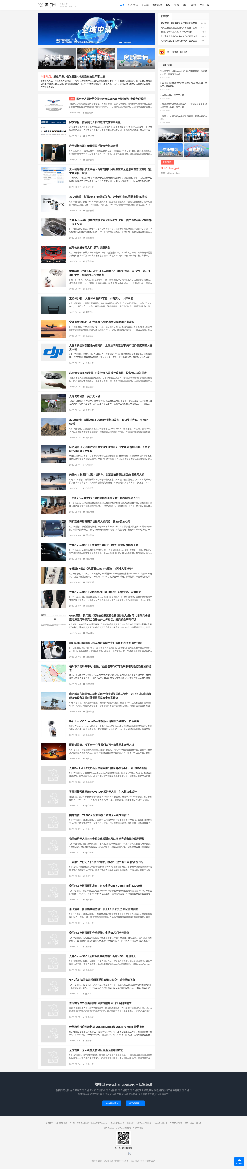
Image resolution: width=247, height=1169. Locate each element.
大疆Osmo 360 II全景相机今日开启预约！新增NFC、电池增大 (105, 592)
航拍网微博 (112, 1103)
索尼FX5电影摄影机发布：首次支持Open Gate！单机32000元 (105, 885)
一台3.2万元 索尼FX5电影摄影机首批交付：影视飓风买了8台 (104, 498)
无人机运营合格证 (117, 1123)
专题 (176, 5)
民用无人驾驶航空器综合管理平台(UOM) (92, 1123)
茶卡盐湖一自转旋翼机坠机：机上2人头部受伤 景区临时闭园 (103, 909)
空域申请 (130, 1123)
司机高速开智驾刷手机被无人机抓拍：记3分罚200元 (99, 521)
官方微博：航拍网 (177, 51)
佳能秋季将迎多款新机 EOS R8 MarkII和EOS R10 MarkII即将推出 (107, 1026)
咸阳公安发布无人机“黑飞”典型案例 (89, 247)
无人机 (145, 5)
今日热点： (47, 76)
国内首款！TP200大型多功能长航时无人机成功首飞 (99, 815)
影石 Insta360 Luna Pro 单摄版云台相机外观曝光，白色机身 (104, 721)
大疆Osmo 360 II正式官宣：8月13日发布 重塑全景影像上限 (103, 545)
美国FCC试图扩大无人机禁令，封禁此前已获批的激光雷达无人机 (106, 474)
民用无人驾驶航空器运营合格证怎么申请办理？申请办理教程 (111, 98)
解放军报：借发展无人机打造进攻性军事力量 (79, 76)
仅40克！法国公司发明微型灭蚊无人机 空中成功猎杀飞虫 (102, 979)
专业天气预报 (138, 1128)
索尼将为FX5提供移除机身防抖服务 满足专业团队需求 (100, 1003)
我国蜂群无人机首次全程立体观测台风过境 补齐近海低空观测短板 (106, 838)
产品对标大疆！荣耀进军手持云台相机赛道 (93, 145)
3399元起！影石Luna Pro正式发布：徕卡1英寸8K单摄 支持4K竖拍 (108, 196)
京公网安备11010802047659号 (143, 1161)
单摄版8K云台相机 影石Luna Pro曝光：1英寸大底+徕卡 (101, 568)
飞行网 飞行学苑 (176, 1123)
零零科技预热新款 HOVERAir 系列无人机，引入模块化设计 (103, 791)
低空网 (72, 1123)
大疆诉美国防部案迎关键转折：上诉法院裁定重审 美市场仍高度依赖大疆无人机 (196, 40)
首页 (122, 5)
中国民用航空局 (61, 1123)
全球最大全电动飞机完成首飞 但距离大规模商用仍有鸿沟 (101, 321)
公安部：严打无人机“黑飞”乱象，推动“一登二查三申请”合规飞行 (106, 862)
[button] (91, 42)
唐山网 (198, 1123)
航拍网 (47, 5)
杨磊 (192, 1123)
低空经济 (133, 5)
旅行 (185, 5)
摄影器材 (157, 5)
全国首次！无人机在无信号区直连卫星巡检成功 (96, 1050)
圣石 (186, 1123)
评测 (201, 5)
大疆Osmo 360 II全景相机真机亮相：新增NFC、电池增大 (102, 956)
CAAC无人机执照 (160, 1123)
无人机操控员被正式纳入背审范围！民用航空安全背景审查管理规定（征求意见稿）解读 (200, 27)
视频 (193, 5)
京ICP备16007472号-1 (119, 1161)
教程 (168, 5)
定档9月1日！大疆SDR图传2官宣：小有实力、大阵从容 (101, 298)
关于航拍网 (135, 1103)
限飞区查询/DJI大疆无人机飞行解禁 (117, 1128)
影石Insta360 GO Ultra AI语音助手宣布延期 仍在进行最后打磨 (105, 642)
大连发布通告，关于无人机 (84, 396)
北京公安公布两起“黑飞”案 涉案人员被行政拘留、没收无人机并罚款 (108, 372)
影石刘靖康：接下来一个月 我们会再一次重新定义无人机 (101, 744)
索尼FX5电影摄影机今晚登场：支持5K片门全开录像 (99, 932)
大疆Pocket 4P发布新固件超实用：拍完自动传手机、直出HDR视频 (108, 768)
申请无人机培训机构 (143, 1123)
